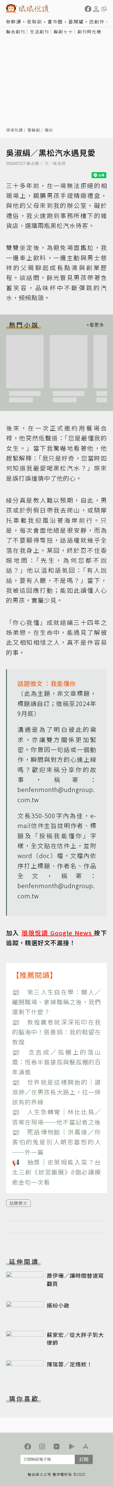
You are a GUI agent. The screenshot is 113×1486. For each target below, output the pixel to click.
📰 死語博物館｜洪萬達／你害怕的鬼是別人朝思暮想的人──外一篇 (56, 1142)
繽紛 (49, 130)
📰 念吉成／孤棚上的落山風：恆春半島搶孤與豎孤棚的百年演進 (56, 1062)
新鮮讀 (13, 21)
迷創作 (97, 21)
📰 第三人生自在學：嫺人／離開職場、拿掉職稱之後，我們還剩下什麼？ (56, 1002)
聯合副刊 (15, 32)
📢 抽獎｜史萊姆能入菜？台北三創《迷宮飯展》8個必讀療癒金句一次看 (56, 1172)
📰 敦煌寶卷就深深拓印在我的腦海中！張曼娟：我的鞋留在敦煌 (56, 1032)
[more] (95, 325)
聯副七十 (63, 32)
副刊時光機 (89, 32)
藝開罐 (76, 21)
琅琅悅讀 (14, 130)
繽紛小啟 (58, 1305)
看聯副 (34, 21)
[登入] (96, 9)
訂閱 (83, 1459)
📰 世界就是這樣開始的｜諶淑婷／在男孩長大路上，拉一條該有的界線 (56, 1092)
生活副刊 (39, 32)
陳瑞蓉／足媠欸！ (70, 1364)
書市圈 (55, 21)
